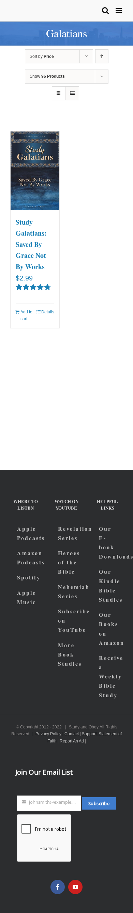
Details (47, 312)
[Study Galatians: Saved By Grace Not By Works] (35, 171)
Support (89, 733)
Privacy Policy (48, 733)
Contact (71, 733)
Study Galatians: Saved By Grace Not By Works (31, 244)
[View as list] (72, 93)
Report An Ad (72, 741)
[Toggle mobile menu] (119, 10)
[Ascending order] (101, 56)
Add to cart (26, 315)
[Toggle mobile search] (105, 10)
